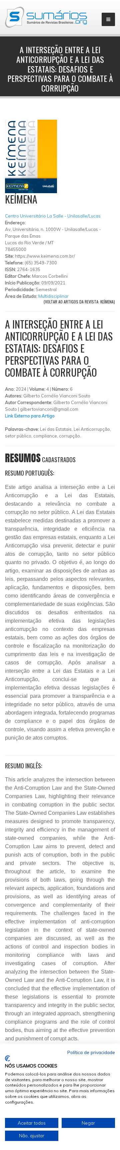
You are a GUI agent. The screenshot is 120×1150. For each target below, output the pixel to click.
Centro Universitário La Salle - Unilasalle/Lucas (53, 216)
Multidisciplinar (53, 296)
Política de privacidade (91, 1052)
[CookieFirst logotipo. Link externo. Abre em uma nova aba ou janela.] (7, 1058)
